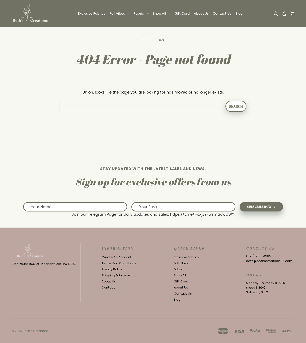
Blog (239, 13)
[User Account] (284, 13)
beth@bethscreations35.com (269, 261)
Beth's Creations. (36, 331)
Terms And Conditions (119, 263)
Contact (108, 287)
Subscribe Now (259, 207)
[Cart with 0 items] (292, 13)
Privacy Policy (112, 269)
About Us (201, 13)
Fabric (139, 13)
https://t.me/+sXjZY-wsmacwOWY (202, 214)
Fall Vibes (117, 13)
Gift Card (182, 13)
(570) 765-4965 (258, 256)
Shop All (159, 13)
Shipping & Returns (116, 275)
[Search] (276, 13)
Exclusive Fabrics (91, 13)
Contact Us (222, 13)
